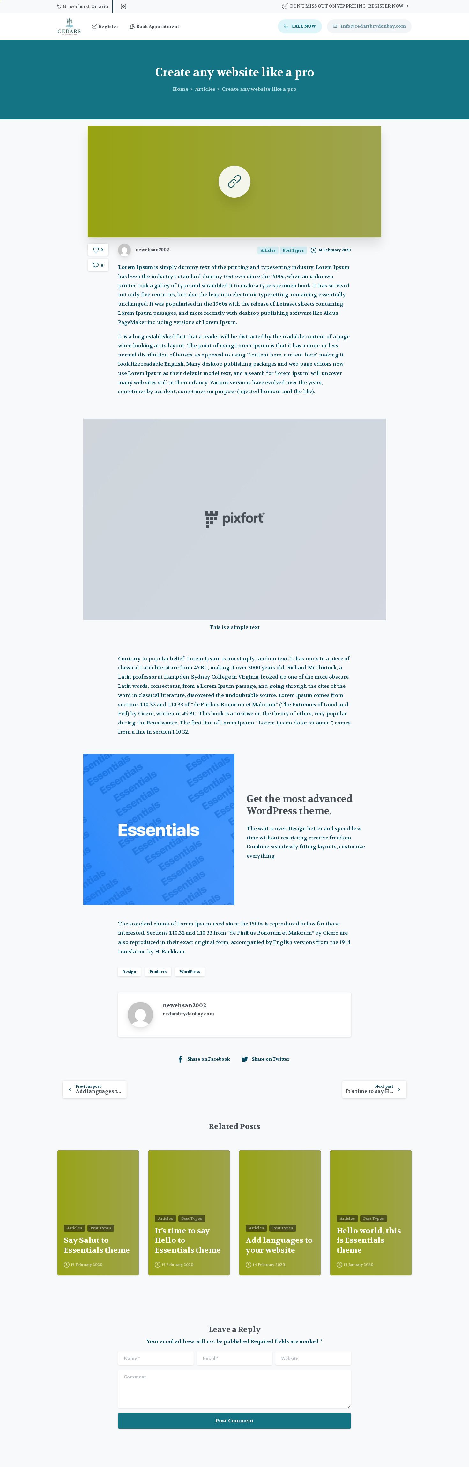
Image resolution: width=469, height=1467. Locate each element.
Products (158, 971)
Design (129, 971)
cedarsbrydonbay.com (188, 1014)
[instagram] (123, 6)
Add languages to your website (279, 1245)
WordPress (190, 971)
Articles (205, 89)
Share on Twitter (270, 1059)
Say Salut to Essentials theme (97, 1245)
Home (180, 89)
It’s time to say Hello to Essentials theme (188, 1240)
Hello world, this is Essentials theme (369, 1240)
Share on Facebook (208, 1059)
